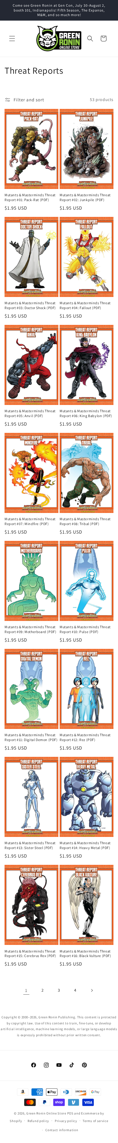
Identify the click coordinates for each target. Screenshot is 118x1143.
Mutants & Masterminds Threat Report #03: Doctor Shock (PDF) (30, 305)
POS (70, 1113)
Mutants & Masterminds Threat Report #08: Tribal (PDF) (85, 521)
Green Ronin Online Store (46, 1113)
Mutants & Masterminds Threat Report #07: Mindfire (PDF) (30, 521)
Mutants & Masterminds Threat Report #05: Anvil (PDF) (30, 413)
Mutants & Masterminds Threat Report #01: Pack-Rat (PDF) (30, 197)
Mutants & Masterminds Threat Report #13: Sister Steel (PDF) (30, 845)
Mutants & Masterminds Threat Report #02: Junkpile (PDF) (85, 197)
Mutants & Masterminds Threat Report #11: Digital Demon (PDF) (31, 737)
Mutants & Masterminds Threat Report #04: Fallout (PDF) (85, 305)
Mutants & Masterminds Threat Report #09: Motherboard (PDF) (30, 629)
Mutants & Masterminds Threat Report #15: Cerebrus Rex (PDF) (30, 953)
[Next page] (91, 990)
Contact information (61, 1130)
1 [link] (26, 990)
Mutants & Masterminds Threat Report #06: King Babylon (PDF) (86, 413)
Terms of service (95, 1121)
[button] (12, 38)
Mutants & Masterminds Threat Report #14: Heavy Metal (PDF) (85, 845)
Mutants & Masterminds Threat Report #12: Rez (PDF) (85, 737)
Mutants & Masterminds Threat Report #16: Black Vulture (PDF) (85, 953)
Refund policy (38, 1121)
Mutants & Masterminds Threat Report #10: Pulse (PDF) (85, 629)
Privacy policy (66, 1121)
